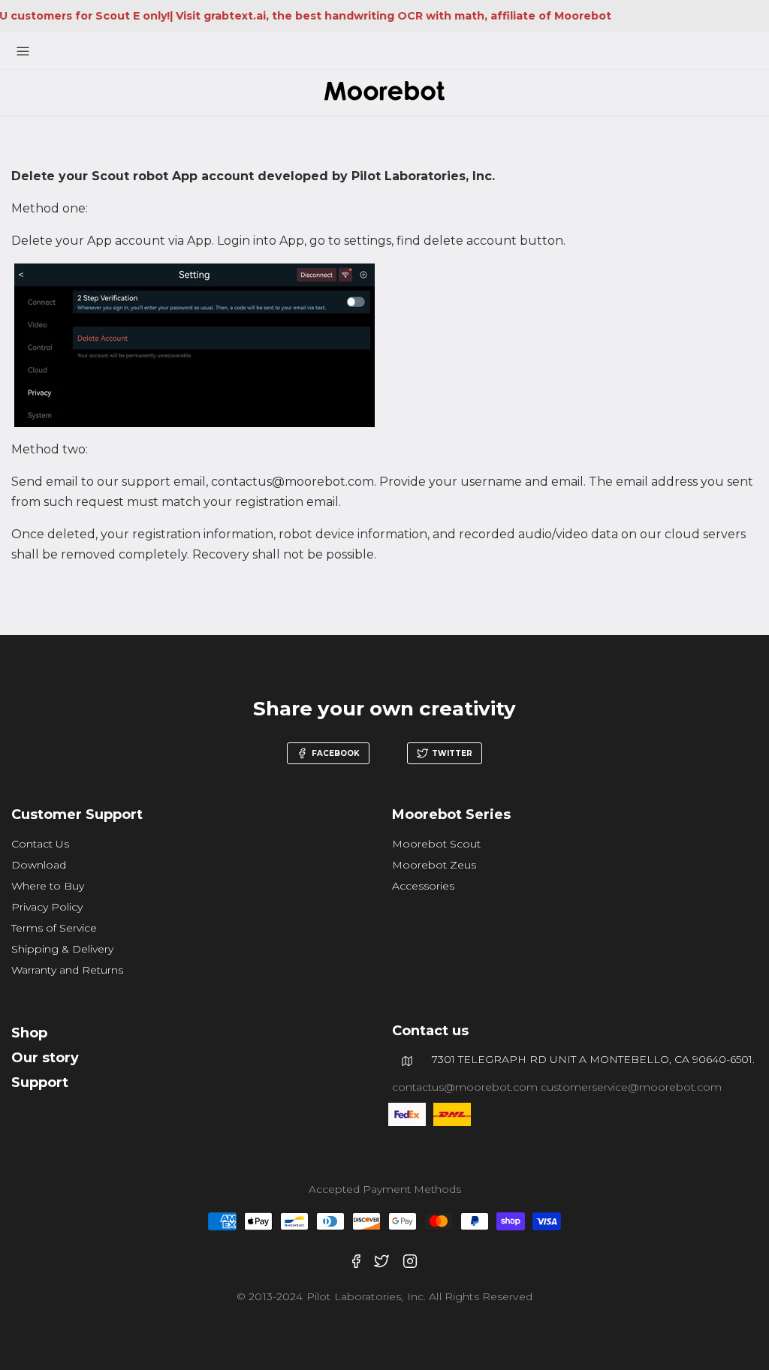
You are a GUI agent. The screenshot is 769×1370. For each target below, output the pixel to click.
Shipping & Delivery (62, 949)
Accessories (423, 886)
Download (38, 865)
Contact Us (40, 844)
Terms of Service (54, 928)
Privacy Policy (47, 907)
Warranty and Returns (67, 970)
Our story (45, 1057)
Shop (29, 1033)
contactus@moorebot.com (466, 1087)
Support (39, 1082)
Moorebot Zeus (434, 865)
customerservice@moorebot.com (631, 1087)
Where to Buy (47, 886)
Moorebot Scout (436, 844)
